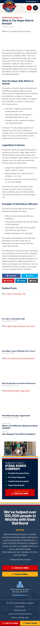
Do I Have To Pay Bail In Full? (13, 319)
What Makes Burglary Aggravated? (16, 416)
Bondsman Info (20, 610)
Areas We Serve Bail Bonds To (20, 614)
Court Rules (20, 607)
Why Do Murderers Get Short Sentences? (19, 383)
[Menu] (35, 7)
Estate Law (17, 18)
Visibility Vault (23, 618)
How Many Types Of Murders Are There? (18, 351)
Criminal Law (7, 18)
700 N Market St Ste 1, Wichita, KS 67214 (20, 592)
